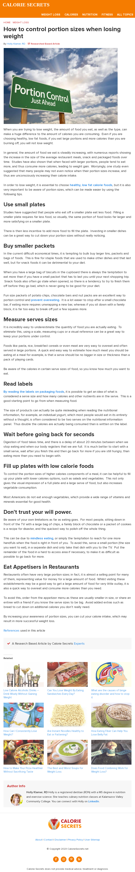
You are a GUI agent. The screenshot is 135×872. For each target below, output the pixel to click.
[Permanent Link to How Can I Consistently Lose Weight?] (24, 705)
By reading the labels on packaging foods (34, 392)
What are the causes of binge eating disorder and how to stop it (110, 694)
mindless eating (41, 538)
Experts (79, 643)
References (11, 630)
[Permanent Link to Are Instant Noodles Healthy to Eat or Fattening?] (67, 705)
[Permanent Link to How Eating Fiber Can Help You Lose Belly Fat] (111, 705)
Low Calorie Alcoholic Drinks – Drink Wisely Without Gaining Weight (21, 694)
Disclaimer (60, 839)
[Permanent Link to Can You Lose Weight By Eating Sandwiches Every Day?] (67, 664)
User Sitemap (92, 839)
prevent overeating (45, 300)
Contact (48, 839)
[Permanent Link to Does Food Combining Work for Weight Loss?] (111, 742)
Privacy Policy (75, 839)
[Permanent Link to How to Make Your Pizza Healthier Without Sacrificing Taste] (24, 742)
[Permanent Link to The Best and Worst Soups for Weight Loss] (67, 742)
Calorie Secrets (26, 4)
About (38, 839)
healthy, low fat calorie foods (91, 185)
